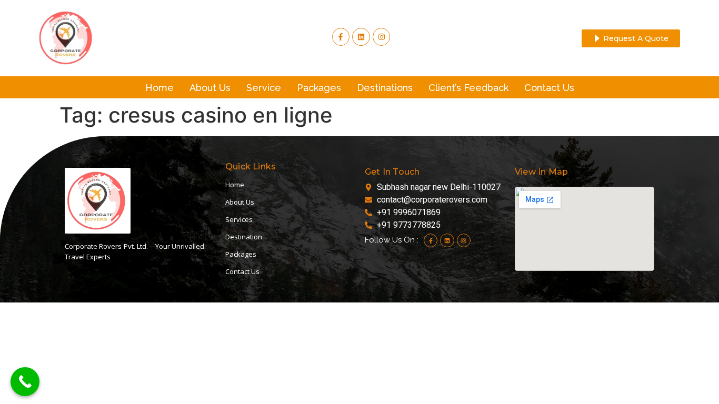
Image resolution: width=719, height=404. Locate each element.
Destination (243, 236)
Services (239, 219)
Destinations (385, 87)
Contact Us (549, 87)
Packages (319, 87)
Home (159, 87)
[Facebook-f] (341, 37)
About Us (210, 87)
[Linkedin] (447, 240)
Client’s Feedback (468, 87)
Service (263, 87)
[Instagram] (382, 37)
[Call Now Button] (25, 381)
